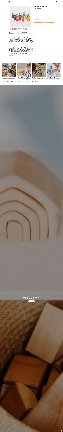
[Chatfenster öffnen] (61, 431)
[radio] (35, 19)
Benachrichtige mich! (44, 22)
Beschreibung (11, 32)
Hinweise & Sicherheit (25, 32)
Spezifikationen (17, 32)
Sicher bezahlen (12, 55)
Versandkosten (39, 9)
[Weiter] (60, 73)
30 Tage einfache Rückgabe (23, 53)
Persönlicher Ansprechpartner (14, 53)
